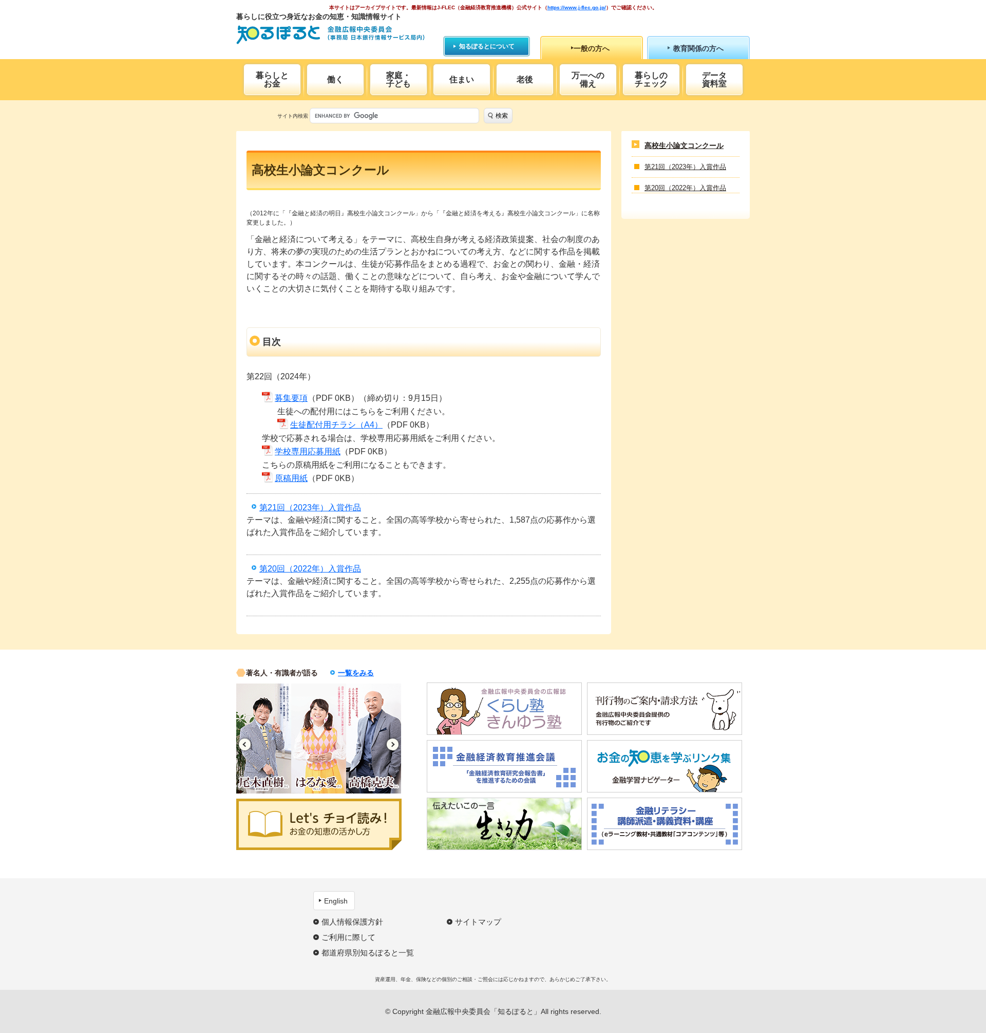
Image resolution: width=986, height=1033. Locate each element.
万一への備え (588, 79)
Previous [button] (245, 744)
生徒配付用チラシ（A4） (336, 424)
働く (335, 79)
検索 (502, 115)
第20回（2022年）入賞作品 (310, 568)
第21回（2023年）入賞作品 (310, 507)
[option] (263, 739)
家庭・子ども (398, 79)
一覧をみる (356, 673)
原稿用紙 (291, 478)
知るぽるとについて (487, 46)
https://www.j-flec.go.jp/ (576, 7)
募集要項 (291, 398)
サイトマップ (478, 922)
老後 (525, 79)
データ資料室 (714, 79)
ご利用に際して (348, 937)
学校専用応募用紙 (307, 451)
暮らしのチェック (651, 79)
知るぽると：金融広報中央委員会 (330, 34)
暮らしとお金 (272, 79)
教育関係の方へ (698, 48)
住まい (461, 79)
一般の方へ (592, 48)
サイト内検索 (292, 116)
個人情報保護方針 (352, 922)
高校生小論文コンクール (684, 145)
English (336, 901)
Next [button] (393, 744)
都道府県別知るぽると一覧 (367, 952)
